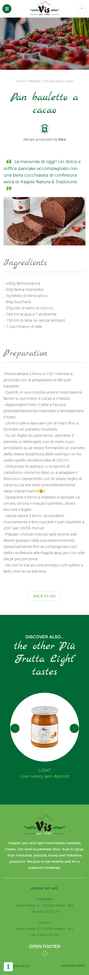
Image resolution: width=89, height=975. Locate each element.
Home (20, 81)
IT (82, 8)
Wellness (34, 81)
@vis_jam (61, 553)
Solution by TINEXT (73, 965)
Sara (62, 139)
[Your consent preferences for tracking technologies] (8, 966)
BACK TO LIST (44, 596)
